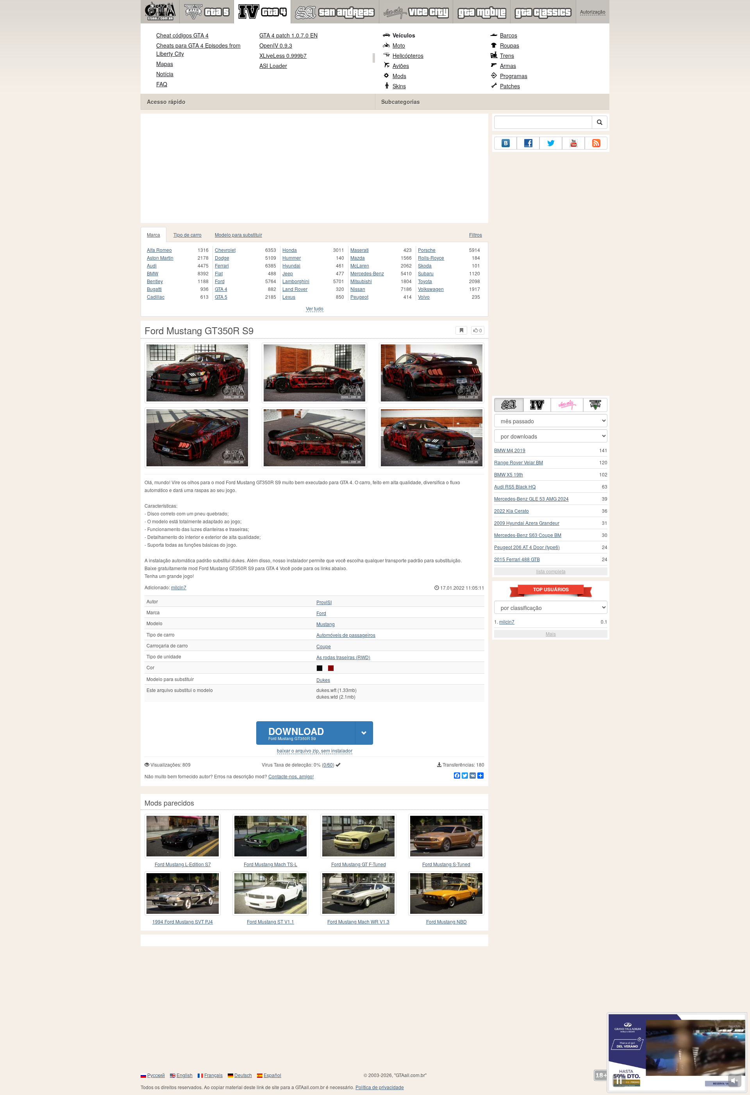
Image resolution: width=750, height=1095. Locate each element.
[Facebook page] (528, 143)
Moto (399, 45)
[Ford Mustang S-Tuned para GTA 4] (446, 836)
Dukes (323, 680)
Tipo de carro (187, 234)
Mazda (357, 257)
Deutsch (243, 1075)
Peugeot (359, 296)
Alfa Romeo (159, 249)
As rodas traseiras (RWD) (343, 657)
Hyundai (291, 265)
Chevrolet (225, 249)
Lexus (288, 296)
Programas (513, 76)
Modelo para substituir (238, 234)
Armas (508, 66)
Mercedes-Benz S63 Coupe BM (527, 534)
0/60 (328, 764)
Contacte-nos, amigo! (291, 776)
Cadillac (155, 296)
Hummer (291, 257)
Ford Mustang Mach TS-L (270, 864)
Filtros (475, 234)
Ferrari (222, 265)
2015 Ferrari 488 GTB (517, 559)
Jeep (287, 273)
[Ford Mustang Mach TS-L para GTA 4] (270, 836)
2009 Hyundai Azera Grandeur (526, 522)
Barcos (508, 35)
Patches (510, 86)
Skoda (425, 265)
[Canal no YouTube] (573, 143)
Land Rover (294, 288)
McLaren (359, 265)
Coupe (323, 646)
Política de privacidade (379, 1087)
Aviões (401, 66)
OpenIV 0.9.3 (275, 45)
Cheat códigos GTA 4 (182, 35)
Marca (153, 234)
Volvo (424, 296)
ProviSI (324, 602)
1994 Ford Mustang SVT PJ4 (182, 921)
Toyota (425, 281)
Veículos (404, 35)
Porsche (427, 249)
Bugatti (154, 288)
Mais (551, 633)
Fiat (219, 273)
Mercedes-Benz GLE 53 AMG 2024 (531, 498)
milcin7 (178, 587)
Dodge (222, 257)
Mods (399, 76)
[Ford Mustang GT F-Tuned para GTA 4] (358, 836)
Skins (399, 86)
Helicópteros (408, 55)
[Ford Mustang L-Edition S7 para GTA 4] (183, 836)
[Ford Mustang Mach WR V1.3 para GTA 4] (358, 893)
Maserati (359, 249)
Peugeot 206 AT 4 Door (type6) (527, 547)
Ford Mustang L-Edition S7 (183, 864)
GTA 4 (221, 288)
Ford (220, 281)
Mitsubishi (361, 281)
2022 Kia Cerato (511, 510)
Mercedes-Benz (367, 273)
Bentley (155, 281)
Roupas (509, 45)
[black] (319, 668)
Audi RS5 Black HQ (515, 486)
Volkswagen (431, 288)
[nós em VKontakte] (505, 143)
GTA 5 (221, 296)
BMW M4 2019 (509, 450)
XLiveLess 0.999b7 (283, 55)
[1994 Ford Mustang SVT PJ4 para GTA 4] (183, 893)
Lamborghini (295, 281)
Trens (507, 55)
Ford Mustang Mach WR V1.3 (358, 921)
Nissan (357, 288)
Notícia (164, 74)
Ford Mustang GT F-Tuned (358, 864)
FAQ (161, 84)
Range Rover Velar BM (518, 462)
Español (272, 1075)
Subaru (426, 273)
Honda (289, 249)
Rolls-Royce (431, 257)
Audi (152, 265)
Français (213, 1075)
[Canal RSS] (596, 143)
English (185, 1075)
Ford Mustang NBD (446, 921)
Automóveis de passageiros (345, 635)
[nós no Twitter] (550, 143)
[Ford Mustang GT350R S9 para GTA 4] (197, 372)
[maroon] (331, 668)
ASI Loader (273, 66)
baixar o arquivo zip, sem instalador (314, 750)
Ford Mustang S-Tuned (446, 864)
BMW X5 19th (508, 474)
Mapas (164, 64)
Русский (156, 1075)
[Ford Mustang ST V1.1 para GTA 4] (270, 893)
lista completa (551, 571)
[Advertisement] (314, 168)
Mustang (325, 624)
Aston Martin (160, 257)
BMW (152, 273)
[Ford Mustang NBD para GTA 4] (446, 893)
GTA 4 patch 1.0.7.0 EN (288, 35)
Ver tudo (314, 308)
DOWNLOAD (296, 732)
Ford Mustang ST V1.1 (270, 921)
